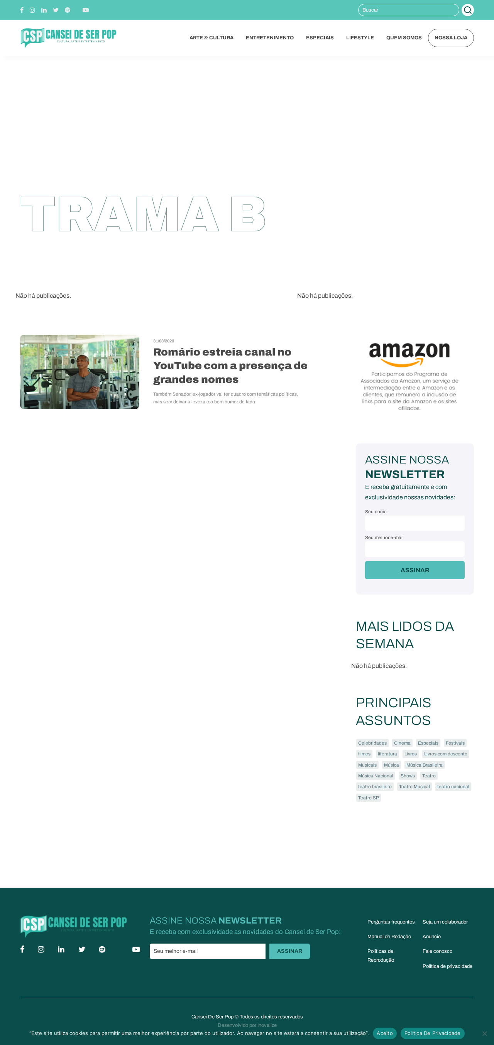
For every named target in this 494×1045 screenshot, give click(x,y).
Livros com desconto (445, 754)
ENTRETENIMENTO (270, 37)
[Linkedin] (44, 10)
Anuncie (432, 936)
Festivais (455, 743)
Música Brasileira (424, 765)
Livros (410, 754)
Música (391, 765)
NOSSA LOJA (451, 37)
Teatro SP (368, 798)
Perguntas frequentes (391, 922)
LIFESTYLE (360, 37)
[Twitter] (56, 10)
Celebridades (372, 743)
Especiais (428, 743)
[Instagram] (32, 10)
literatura (387, 754)
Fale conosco (437, 951)
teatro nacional (453, 786)
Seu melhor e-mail (384, 537)
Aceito (385, 1033)
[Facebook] (22, 10)
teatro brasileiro (375, 786)
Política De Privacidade (432, 1033)
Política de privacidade (447, 966)
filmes (364, 754)
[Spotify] (67, 10)
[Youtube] (86, 10)
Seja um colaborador (445, 922)
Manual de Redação (389, 936)
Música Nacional (375, 776)
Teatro (429, 776)
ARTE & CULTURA (211, 37)
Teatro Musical (414, 786)
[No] (484, 1033)
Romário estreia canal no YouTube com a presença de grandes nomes (230, 365)
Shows (408, 776)
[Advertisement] (247, 114)
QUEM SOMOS (404, 37)
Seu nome (376, 511)
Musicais (367, 765)
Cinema (402, 743)
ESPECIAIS (320, 37)
